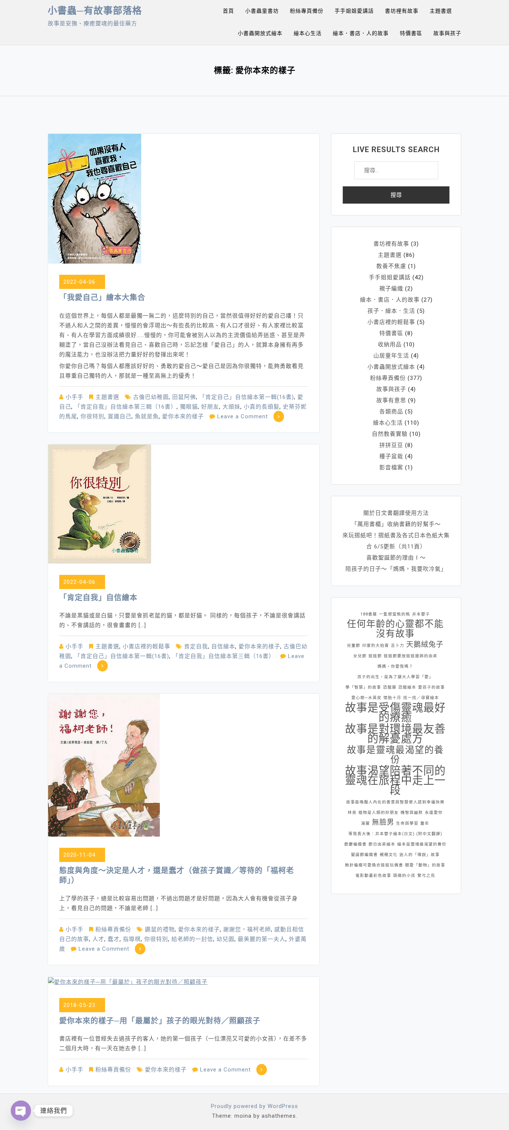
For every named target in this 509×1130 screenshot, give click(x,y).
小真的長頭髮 (261, 406)
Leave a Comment (242, 416)
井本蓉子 (421, 614)
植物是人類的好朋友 (378, 812)
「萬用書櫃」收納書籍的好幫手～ (396, 524)
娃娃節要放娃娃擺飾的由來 (410, 656)
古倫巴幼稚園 (151, 397)
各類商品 (391, 411)
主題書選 (441, 11)
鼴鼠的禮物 (160, 929)
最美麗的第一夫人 (261, 939)
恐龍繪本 (407, 687)
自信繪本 (223, 646)
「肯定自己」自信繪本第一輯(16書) (246, 397)
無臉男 (383, 822)
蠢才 (114, 939)
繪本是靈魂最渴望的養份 (421, 844)
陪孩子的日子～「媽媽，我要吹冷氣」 (396, 569)
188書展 (368, 614)
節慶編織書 (355, 844)
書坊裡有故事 (401, 11)
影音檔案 (391, 467)
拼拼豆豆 (391, 445)
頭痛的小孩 (404, 875)
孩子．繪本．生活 (391, 311)
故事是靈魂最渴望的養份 (395, 755)
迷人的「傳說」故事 (419, 854)
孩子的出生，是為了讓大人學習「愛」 (395, 676)
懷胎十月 (392, 697)
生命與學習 (407, 823)
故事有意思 (391, 400)
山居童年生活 (391, 355)
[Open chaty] (21, 1111)
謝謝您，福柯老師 (247, 929)
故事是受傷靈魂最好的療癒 (395, 712)
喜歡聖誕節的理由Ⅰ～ (396, 557)
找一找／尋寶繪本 (421, 697)
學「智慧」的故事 (363, 687)
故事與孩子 (447, 33)
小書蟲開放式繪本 (260, 33)
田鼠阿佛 (184, 397)
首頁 (228, 11)
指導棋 (132, 939)
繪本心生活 (308, 33)
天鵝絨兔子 (424, 644)
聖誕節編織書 (364, 854)
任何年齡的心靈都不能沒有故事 (395, 629)
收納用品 (390, 344)
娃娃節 (375, 656)
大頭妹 (231, 406)
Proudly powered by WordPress (254, 1106)
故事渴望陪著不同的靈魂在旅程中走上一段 (395, 780)
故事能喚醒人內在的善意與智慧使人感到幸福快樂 (395, 802)
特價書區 (411, 33)
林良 (352, 812)
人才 (98, 939)
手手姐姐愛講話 (354, 11)
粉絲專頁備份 (306, 11)
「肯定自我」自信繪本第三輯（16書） (126, 406)
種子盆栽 (391, 456)
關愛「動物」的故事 (425, 865)
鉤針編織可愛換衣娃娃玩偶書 (374, 865)
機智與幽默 (412, 812)
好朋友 (210, 406)
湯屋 (365, 823)
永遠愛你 (434, 812)
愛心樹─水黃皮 (366, 697)
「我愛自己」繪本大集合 (102, 297)
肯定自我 (196, 646)
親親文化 (389, 854)
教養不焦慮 (391, 266)
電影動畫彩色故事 (373, 875)
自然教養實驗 (390, 434)
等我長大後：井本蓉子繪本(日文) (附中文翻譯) (395, 833)
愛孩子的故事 (431, 687)
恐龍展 (389, 687)
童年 (424, 823)
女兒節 (360, 656)
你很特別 (92, 416)
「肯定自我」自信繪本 (98, 597)
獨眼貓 (189, 406)
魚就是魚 (147, 416)
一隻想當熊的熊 (394, 614)
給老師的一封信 (192, 939)
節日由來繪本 (382, 844)
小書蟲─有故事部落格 (95, 10)
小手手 (74, 397)
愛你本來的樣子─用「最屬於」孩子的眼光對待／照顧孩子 (159, 1020)
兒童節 (353, 645)
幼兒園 (225, 939)
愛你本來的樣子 (183, 416)
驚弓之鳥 (426, 875)
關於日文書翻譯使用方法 (396, 513)
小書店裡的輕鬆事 (146, 646)
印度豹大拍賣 (375, 645)
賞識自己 (120, 416)
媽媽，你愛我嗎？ (395, 666)
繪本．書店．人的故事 (361, 33)
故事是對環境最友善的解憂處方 (395, 733)
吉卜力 (397, 645)
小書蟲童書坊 (262, 11)
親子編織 (391, 288)
